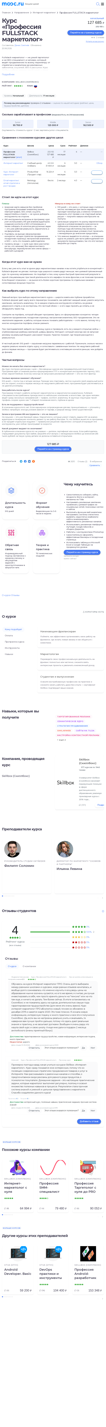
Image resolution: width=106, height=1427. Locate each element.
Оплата (9, 635)
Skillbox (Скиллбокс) (85, 761)
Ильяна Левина (69, 869)
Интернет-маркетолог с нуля (15, 1188)
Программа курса (14, 642)
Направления (21, 12)
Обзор (99, 163)
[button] (102, 897)
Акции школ (32, 4)
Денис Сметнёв (21, 45)
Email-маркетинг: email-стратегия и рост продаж (11, 183)
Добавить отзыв (89, 1121)
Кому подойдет (13, 629)
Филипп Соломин (19, 866)
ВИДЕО (98, 86)
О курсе (6, 595)
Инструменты (12, 648)
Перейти (96, 172)
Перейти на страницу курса (85, 32)
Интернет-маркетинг (44, 12)
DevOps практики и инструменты (50, 1274)
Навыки (9, 654)
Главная (6, 12)
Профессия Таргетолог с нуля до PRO (85, 1188)
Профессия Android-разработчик (85, 1274)
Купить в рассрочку (95, 41)
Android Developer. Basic (17, 1272)
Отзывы (15, 595)
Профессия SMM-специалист (49, 1188)
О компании (29, 966)
